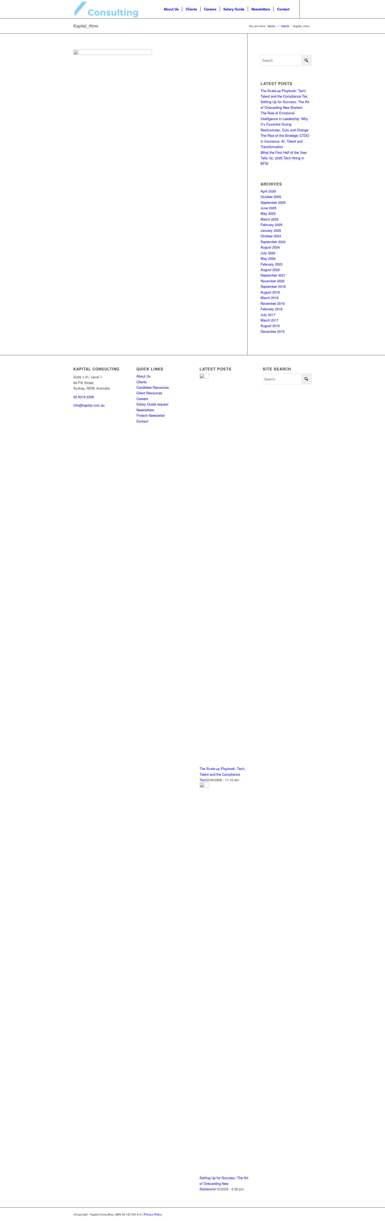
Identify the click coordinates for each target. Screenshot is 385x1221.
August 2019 (270, 292)
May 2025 (268, 213)
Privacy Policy (153, 1214)
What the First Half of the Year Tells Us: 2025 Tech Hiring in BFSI (284, 158)
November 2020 (272, 280)
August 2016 (270, 325)
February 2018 (271, 308)
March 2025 (269, 219)
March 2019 (269, 297)
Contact (142, 421)
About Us (143, 376)
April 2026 (268, 191)
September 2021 (273, 275)
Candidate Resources (152, 387)
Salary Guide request (152, 404)
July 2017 (268, 314)
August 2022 (270, 269)
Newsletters (145, 409)
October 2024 (271, 235)
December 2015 (272, 331)
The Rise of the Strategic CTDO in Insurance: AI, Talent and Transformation (285, 141)
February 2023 (271, 264)
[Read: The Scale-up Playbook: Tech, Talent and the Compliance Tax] (204, 377)
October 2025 (271, 196)
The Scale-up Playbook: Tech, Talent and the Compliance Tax (222, 774)
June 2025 (268, 207)
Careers (142, 398)
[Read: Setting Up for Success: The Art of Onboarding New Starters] (204, 786)
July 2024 (268, 252)
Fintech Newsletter (150, 415)
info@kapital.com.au (88, 405)
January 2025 (271, 230)
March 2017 (269, 320)
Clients (141, 381)
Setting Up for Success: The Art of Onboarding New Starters (224, 1183)
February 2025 (271, 224)
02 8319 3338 (83, 396)
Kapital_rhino (85, 26)
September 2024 (273, 241)
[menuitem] (171, 9)
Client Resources (149, 392)
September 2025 (273, 202)
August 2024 (270, 247)
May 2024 (268, 258)
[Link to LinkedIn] (308, 9)
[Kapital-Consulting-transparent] (106, 9)
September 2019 (273, 286)
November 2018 (272, 303)
